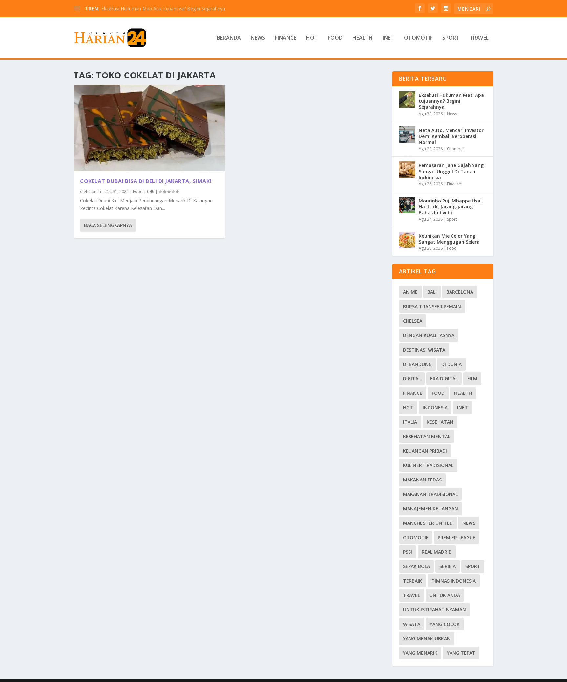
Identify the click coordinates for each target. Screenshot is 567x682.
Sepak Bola (416, 566)
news (468, 523)
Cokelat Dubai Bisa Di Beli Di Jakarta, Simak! (146, 181)
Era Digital (444, 378)
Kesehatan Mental (426, 436)
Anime (410, 292)
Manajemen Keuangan (430, 508)
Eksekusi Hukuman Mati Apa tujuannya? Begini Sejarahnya (163, 8)
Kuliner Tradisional (428, 465)
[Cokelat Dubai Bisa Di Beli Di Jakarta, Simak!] (149, 128)
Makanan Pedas (422, 480)
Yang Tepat (461, 653)
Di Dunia (451, 364)
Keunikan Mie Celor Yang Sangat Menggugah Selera (449, 239)
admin (95, 191)
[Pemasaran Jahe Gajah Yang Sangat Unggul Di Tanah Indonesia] (407, 169)
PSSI (407, 552)
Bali (432, 292)
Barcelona (459, 292)
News (258, 38)
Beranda (229, 38)
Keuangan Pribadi (425, 451)
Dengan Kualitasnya (428, 335)
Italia (410, 422)
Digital (412, 378)
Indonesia (435, 407)
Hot (312, 38)
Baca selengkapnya (108, 225)
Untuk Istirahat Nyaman (434, 610)
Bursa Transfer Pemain (432, 306)
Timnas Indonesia (453, 581)
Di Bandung (417, 364)
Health (362, 38)
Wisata (411, 624)
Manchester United (428, 523)
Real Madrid (437, 552)
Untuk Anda (445, 595)
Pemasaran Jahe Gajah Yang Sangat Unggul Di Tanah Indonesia (451, 171)
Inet (388, 38)
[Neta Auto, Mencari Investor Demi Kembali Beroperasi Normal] (407, 134)
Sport (451, 38)
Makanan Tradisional (430, 494)
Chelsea (412, 321)
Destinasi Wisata (424, 350)
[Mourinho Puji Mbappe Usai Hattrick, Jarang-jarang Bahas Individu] (407, 205)
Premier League (456, 537)
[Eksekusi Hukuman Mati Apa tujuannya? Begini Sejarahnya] (407, 99)
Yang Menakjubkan (427, 638)
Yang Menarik (420, 653)
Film (472, 378)
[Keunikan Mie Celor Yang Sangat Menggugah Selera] (407, 240)
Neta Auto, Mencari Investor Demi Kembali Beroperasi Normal (451, 136)
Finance (285, 38)
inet (462, 407)
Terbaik (412, 581)
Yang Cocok (445, 624)
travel (411, 595)
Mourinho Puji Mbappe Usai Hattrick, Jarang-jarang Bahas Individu (450, 207)
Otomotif (418, 38)
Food (335, 38)
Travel (479, 38)
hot (408, 407)
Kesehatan (440, 422)
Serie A (447, 566)
